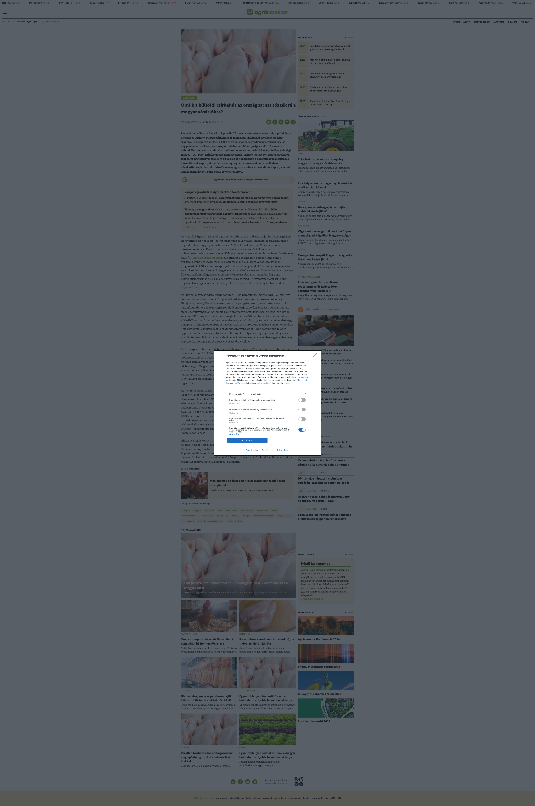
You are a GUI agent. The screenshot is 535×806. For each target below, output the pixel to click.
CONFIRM (247, 440)
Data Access (267, 450)
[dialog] (267, 403)
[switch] (302, 400)
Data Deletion (252, 450)
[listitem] (267, 393)
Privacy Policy (283, 450)
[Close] (315, 356)
